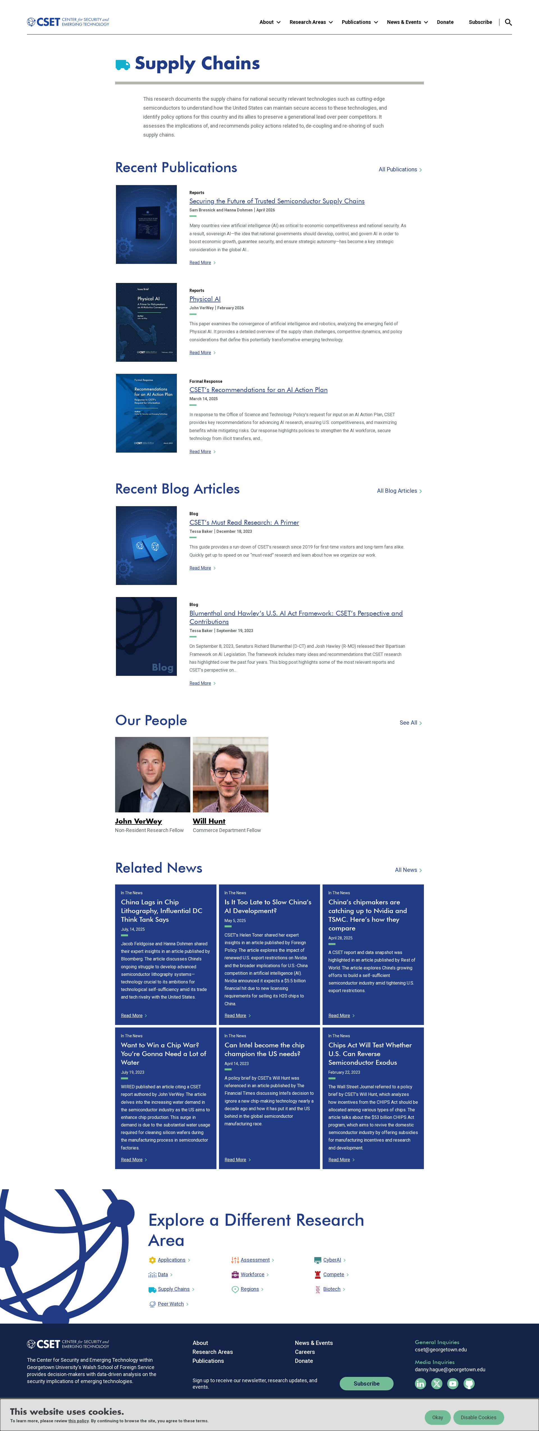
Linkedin (420, 1383)
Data (163, 1274)
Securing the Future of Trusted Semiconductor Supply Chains (277, 201)
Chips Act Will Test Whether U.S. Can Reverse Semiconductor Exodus (370, 1053)
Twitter (436, 1383)
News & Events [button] (404, 22)
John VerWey (138, 821)
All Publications (398, 169)
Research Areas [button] (308, 22)
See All (408, 722)
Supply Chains (174, 1289)
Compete (333, 1274)
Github (469, 1383)
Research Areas (213, 1352)
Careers (305, 1352)
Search (505, 22)
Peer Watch (171, 1304)
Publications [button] (356, 22)
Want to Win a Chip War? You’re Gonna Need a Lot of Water (163, 1053)
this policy (78, 1420)
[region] (269, 1415)
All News (406, 870)
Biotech (332, 1289)
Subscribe (480, 22)
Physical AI (205, 299)
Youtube (452, 1383)
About (200, 1343)
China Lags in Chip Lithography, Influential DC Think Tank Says (161, 910)
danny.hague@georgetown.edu (450, 1370)
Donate (445, 22)
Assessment (255, 1260)
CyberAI (332, 1260)
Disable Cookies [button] (479, 1417)
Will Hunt (209, 821)
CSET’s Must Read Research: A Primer (244, 522)
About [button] (267, 22)
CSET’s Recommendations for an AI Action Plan (258, 390)
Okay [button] (437, 1417)
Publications (208, 1361)
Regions (250, 1289)
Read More (200, 262)
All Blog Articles (397, 490)
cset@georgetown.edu (441, 1350)
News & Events (314, 1343)
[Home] (64, 22)
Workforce (252, 1274)
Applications (172, 1260)
